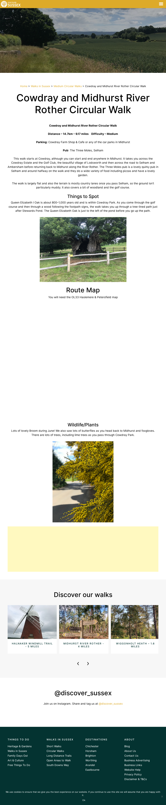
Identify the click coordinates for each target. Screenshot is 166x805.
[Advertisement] (83, 549)
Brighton (90, 755)
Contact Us (131, 755)
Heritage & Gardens (20, 746)
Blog (127, 746)
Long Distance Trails (59, 755)
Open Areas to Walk (59, 760)
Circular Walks (55, 751)
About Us (130, 751)
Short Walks (54, 746)
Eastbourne (92, 769)
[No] (162, 796)
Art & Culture (16, 760)
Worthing (91, 760)
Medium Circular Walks (68, 86)
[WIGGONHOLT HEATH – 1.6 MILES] (135, 629)
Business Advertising (137, 760)
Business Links (133, 765)
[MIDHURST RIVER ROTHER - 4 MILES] (83, 629)
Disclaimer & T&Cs (135, 779)
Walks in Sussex (40, 86)
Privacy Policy (133, 774)
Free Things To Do (19, 765)
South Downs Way (58, 765)
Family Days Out (18, 755)
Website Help (132, 769)
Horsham (90, 751)
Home (23, 86)
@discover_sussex (111, 703)
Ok (83, 800)
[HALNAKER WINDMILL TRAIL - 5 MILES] (32, 629)
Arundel (90, 765)
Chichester (92, 746)
